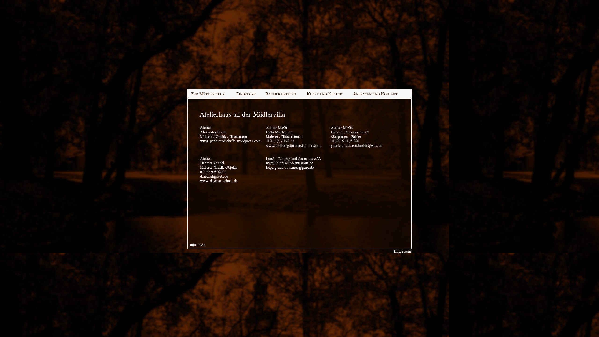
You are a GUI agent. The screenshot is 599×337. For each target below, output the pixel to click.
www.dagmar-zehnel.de (218, 181)
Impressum (402, 251)
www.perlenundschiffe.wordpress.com (230, 141)
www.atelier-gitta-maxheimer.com (293, 145)
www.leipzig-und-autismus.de (289, 163)
